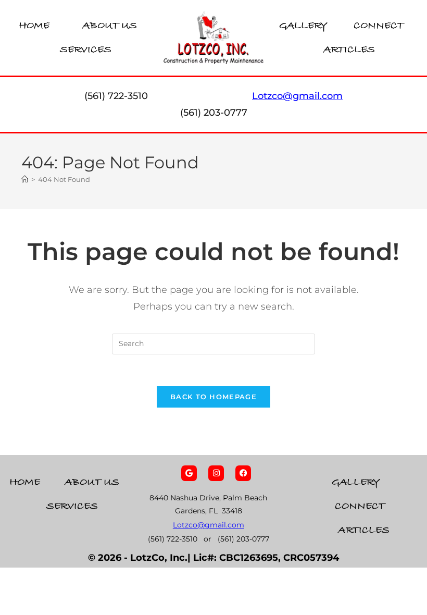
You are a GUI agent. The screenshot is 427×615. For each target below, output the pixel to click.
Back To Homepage (213, 396)
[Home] (24, 179)
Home (34, 25)
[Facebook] (243, 473)
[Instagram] (216, 473)
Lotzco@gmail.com (208, 525)
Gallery (303, 25)
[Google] (189, 473)
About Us (109, 25)
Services (85, 49)
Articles (349, 49)
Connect (379, 25)
